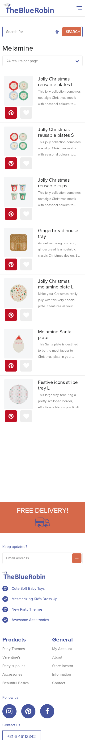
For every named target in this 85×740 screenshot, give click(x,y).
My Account (62, 648)
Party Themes (13, 648)
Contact (58, 683)
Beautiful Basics (15, 683)
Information (61, 674)
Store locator (62, 666)
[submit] (76, 558)
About (57, 657)
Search (73, 31)
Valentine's (11, 657)
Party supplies (13, 666)
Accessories (12, 674)
